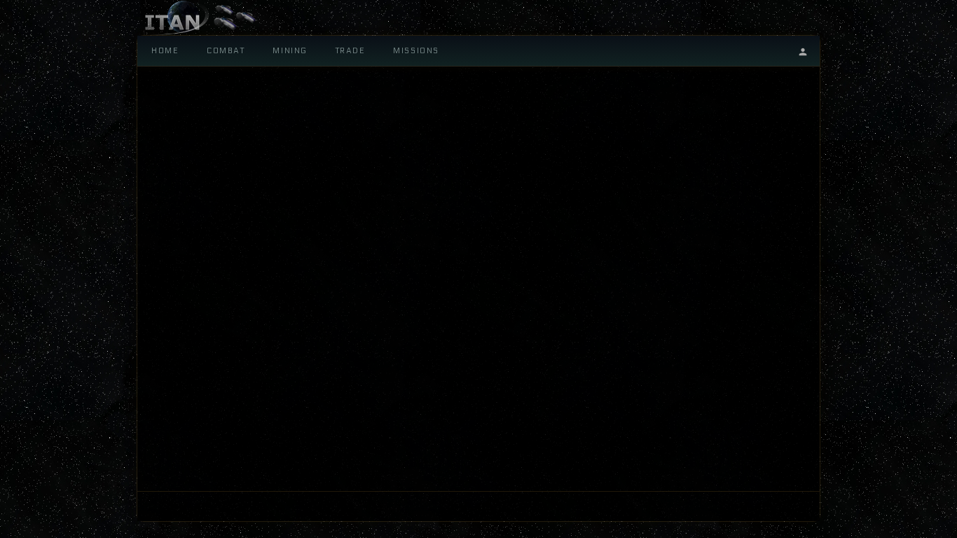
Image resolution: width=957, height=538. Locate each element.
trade (351, 50)
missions (416, 50)
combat (226, 50)
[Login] (803, 51)
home (165, 50)
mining (290, 50)
